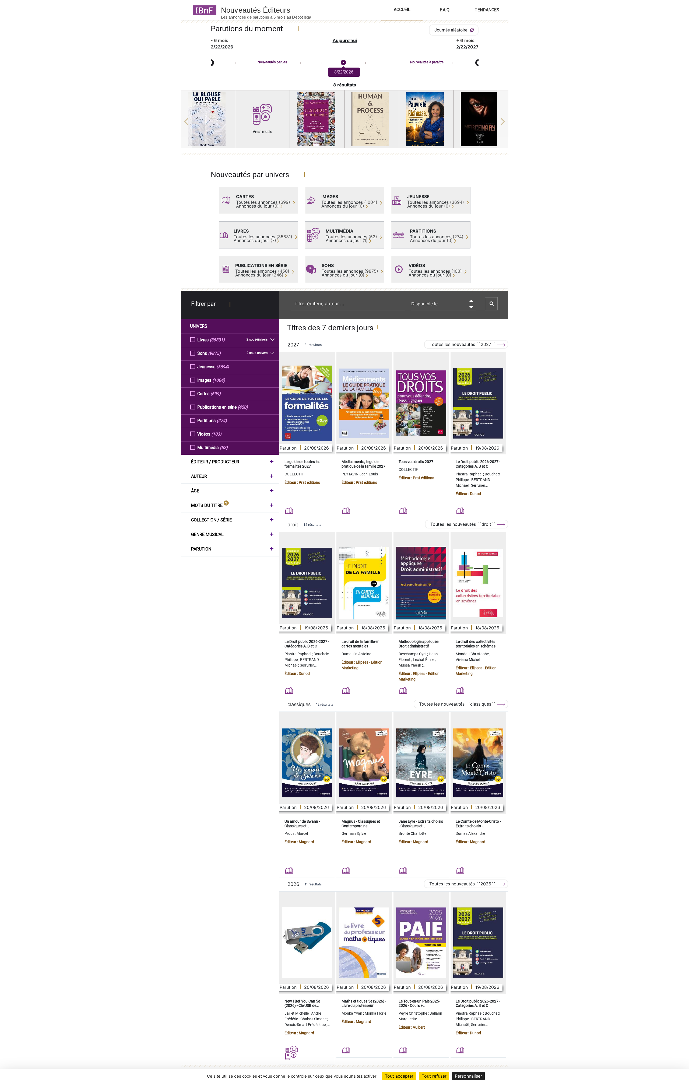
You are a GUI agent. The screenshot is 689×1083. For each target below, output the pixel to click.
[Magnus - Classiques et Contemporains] (364, 763)
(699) (215, 393)
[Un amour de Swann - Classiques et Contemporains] (307, 763)
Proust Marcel (296, 833)
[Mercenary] (481, 119)
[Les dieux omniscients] (317, 119)
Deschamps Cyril (413, 654)
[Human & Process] (371, 119)
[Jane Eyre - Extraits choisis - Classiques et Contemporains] (421, 763)
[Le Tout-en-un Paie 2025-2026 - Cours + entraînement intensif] (421, 942)
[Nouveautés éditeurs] (271, 10)
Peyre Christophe (413, 1013)
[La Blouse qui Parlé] (208, 119)
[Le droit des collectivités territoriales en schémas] (478, 583)
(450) (243, 407)
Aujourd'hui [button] (345, 40)
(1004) (218, 380)
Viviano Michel (468, 659)
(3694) (222, 366)
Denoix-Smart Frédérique (305, 1024)
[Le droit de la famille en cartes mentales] (364, 583)
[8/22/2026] (343, 62)
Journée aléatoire (451, 30)
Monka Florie (375, 1013)
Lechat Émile (424, 659)
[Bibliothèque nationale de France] (203, 10)
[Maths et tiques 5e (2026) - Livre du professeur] (364, 942)
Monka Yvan (352, 1013)
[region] (344, 121)
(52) (224, 447)
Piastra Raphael (469, 474)
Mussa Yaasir (410, 665)
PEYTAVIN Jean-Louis (360, 474)
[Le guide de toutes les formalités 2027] (307, 403)
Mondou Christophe (473, 654)
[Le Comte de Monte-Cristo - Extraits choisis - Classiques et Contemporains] (478, 763)
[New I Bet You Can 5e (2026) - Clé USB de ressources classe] (307, 942)
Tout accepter (399, 1076)
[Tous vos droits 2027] (421, 403)
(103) (216, 434)
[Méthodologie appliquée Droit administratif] (421, 583)
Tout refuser (434, 1076)
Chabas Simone (313, 1019)
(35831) (217, 339)
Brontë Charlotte (412, 833)
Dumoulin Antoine (356, 654)
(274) (222, 420)
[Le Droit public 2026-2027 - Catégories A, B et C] (478, 403)
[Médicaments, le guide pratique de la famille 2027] (364, 403)
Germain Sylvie (354, 833)
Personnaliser (468, 1076)
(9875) (214, 353)
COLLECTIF (294, 474)
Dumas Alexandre (470, 833)
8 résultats (344, 84)
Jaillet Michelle (297, 1013)
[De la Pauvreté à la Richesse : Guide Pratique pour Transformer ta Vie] (426, 119)
